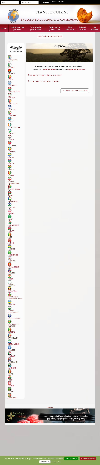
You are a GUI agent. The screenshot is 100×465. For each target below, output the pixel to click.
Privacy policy (56, 462)
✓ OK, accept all (71, 459)
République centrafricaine (15, 298)
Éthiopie (11, 151)
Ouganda (12, 291)
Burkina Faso (14, 92)
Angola (11, 74)
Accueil (4, 28)
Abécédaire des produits (17, 28)
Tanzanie (12, 368)
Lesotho (11, 207)
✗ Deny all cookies (88, 459)
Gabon (11, 157)
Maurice (11, 249)
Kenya (10, 195)
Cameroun (12, 103)
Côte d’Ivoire (14, 127)
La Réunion (13, 201)
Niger (10, 279)
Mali (10, 237)
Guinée (11, 175)
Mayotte (11, 261)
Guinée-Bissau (14, 189)
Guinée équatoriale (13, 182)
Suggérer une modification (75, 91)
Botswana (12, 86)
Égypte (11, 139)
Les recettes (94, 28)
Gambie (11, 163)
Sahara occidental (13, 311)
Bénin (10, 80)
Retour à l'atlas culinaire (50, 36)
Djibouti (11, 133)
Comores (12, 115)
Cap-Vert (12, 109)
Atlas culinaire (70, 28)
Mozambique (13, 267)
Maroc (11, 243)
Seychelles (13, 338)
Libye (10, 219)
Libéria (11, 213)
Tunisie (11, 386)
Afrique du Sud (13, 61)
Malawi (11, 231)
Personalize (45, 462)
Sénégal (11, 332)
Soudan (11, 356)
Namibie (11, 273)
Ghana (11, 169)
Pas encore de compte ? (58, 1)
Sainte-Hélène (14, 318)
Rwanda (11, 305)
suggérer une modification (76, 69)
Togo (10, 380)
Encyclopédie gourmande (35, 28)
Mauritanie (13, 255)
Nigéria (11, 285)
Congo (11, 121)
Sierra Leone (13, 344)
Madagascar (13, 225)
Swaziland (12, 362)
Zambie (11, 392)
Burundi (11, 97)
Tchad (10, 374)
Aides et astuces (82, 28)
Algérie (11, 68)
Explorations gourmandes (54, 28)
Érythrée (12, 145)
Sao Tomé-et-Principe (13, 325)
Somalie (11, 350)
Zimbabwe (12, 398)
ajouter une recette (49, 69)
